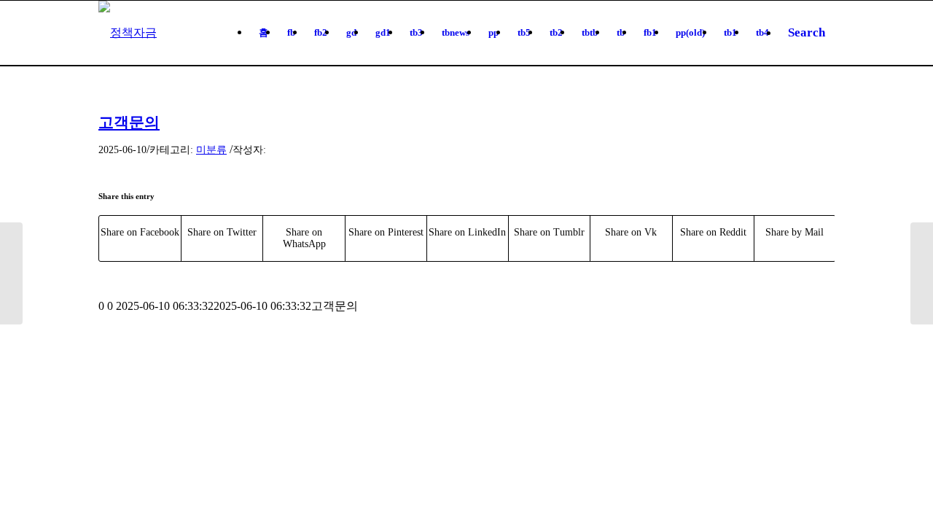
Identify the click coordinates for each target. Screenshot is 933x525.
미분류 (211, 149)
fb (291, 32)
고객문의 (129, 122)
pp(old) (690, 32)
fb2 (320, 32)
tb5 (524, 32)
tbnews (455, 32)
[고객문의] (11, 273)
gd (351, 32)
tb (621, 32)
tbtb (590, 32)
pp (493, 32)
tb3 (416, 32)
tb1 (730, 32)
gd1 (383, 32)
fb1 (650, 32)
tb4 (762, 32)
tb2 (556, 32)
